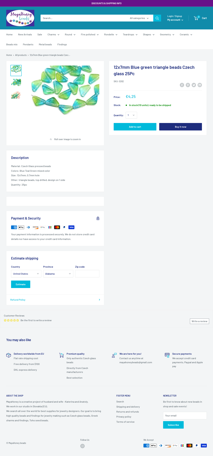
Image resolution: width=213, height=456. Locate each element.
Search (120, 401)
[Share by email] (200, 84)
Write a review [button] (199, 321)
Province (48, 266)
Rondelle (109, 34)
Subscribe (173, 424)
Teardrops (128, 34)
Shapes (147, 34)
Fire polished (88, 34)
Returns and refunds (127, 411)
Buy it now (180, 126)
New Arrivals (25, 34)
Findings (62, 44)
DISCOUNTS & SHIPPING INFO (106, 3)
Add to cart (135, 126)
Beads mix (11, 44)
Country (15, 266)
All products (21, 55)
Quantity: (119, 115)
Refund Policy (17, 299)
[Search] (157, 18)
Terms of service (125, 421)
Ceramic (184, 34)
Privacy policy (123, 416)
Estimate (21, 284)
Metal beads (45, 44)
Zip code (80, 266)
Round (68, 34)
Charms (52, 34)
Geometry (165, 34)
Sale (39, 34)
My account (174, 19)
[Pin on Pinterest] (188, 84)
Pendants (28, 44)
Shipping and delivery (128, 406)
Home (9, 34)
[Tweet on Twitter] (194, 84)
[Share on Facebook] (182, 84)
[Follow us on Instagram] (82, 446)
